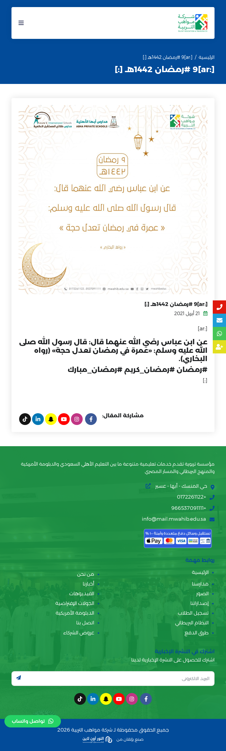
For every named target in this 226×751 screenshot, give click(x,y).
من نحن (85, 574)
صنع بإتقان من (130, 739)
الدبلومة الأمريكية (75, 613)
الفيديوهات (81, 593)
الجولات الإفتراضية (74, 603)
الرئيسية (207, 57)
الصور (202, 593)
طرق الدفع (197, 633)
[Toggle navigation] (21, 23)
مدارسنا (200, 584)
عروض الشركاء (78, 633)
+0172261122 (191, 497)
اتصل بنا (85, 623)
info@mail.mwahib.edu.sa (174, 519)
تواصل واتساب (28, 721)
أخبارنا (88, 584)
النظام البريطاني (192, 623)
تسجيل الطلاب (193, 613)
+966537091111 (188, 508)
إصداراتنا (199, 603)
